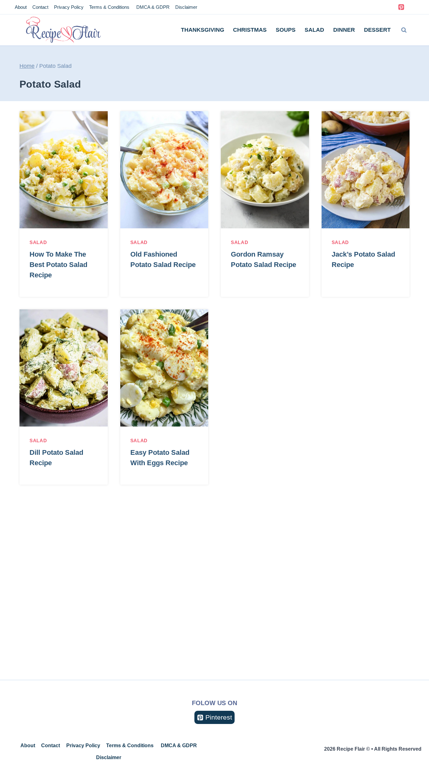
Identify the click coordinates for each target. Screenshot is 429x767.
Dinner (344, 30)
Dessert (377, 30)
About (21, 7)
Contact (40, 7)
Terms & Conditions (109, 7)
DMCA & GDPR (152, 7)
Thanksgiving (202, 30)
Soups (286, 30)
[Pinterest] (401, 7)
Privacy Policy (69, 7)
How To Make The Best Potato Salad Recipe (58, 264)
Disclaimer (186, 7)
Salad (314, 30)
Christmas (250, 30)
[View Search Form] (404, 30)
